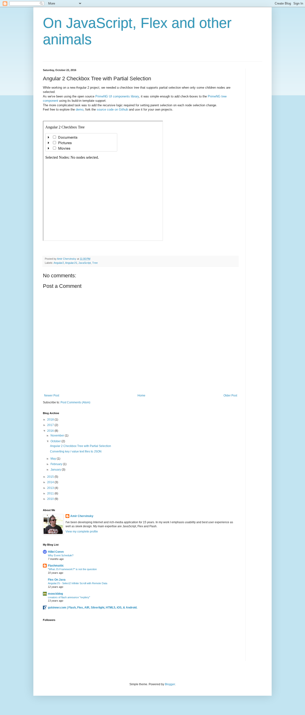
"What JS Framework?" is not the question (72, 569)
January (56, 469)
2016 (51, 430)
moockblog (55, 593)
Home (141, 395)
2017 (51, 425)
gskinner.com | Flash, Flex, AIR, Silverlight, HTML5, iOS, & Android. (92, 607)
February (57, 464)
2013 (51, 488)
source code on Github (112, 109)
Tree (95, 262)
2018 (51, 419)
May (54, 458)
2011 (51, 493)
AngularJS (71, 262)
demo (79, 109)
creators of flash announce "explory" (69, 597)
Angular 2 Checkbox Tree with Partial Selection (80, 446)
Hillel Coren (56, 551)
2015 (51, 476)
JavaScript (84, 262)
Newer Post (51, 395)
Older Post (230, 395)
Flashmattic (56, 565)
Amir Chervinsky (81, 516)
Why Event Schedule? (60, 555)
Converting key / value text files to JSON (76, 451)
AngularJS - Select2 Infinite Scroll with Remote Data (77, 583)
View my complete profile (82, 531)
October (56, 441)
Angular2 (59, 262)
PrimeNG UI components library (117, 96)
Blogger (170, 684)
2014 (51, 482)
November (58, 435)
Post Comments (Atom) (75, 402)
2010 (51, 499)
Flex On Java (57, 579)
